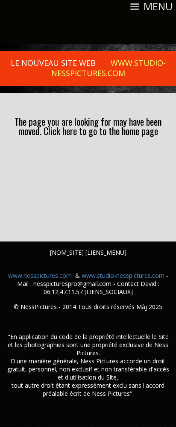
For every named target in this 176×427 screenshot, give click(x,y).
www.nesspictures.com (40, 275)
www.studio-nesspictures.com (123, 275)
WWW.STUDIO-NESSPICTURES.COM (108, 68)
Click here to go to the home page (101, 131)
